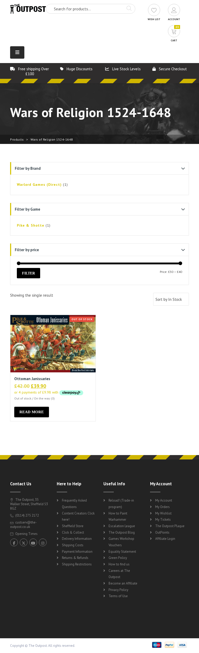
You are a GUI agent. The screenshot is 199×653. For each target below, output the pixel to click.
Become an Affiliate (123, 583)
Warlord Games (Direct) (39, 184)
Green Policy (118, 558)
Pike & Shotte (30, 225)
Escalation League (122, 526)
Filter (28, 273)
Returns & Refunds (75, 558)
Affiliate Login (165, 538)
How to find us (119, 564)
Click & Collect (73, 532)
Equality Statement (122, 551)
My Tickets (163, 519)
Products (17, 139)
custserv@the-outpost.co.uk (23, 524)
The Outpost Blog (122, 532)
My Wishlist (163, 513)
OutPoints (162, 532)
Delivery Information (77, 538)
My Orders (162, 507)
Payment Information (77, 551)
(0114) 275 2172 (27, 515)
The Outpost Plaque (169, 526)
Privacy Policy (118, 590)
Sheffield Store (72, 526)
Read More (31, 412)
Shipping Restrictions (77, 564)
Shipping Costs (72, 545)
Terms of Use (118, 596)
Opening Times (26, 534)
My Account (163, 500)
